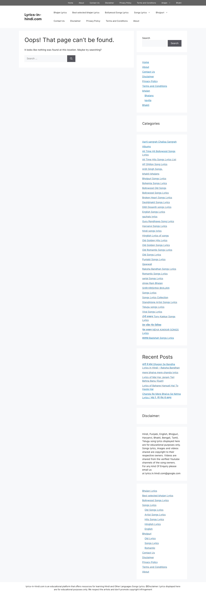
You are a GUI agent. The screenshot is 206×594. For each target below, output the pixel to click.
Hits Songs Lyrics (154, 519)
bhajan (164, 3)
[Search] (71, 58)
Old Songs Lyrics (151, 254)
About (81, 3)
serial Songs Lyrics (152, 278)
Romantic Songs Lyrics (155, 273)
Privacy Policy (125, 3)
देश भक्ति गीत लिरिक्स (151, 325)
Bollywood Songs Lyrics (117, 12)
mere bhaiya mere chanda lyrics (160, 372)
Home (70, 3)
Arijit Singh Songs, (152, 169)
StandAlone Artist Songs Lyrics (159, 302)
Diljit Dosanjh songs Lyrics (156, 207)
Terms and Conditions (146, 3)
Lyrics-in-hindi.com (33, 17)
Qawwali (147, 264)
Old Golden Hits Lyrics (154, 240)
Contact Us (94, 3)
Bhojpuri (160, 12)
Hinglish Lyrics (153, 524)
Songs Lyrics (140, 12)
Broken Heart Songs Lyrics (157, 197)
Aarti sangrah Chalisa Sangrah (159, 141)
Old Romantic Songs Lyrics (157, 250)
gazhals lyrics (149, 216)
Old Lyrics (150, 538)
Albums (146, 146)
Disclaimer (109, 3)
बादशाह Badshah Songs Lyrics (158, 338)
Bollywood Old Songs (154, 188)
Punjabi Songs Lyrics (154, 259)
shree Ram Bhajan (152, 283)
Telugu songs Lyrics (153, 307)
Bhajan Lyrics (60, 12)
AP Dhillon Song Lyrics (154, 164)
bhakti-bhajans (150, 173)
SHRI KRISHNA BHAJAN (155, 288)
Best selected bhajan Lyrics (85, 12)
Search (146, 38)
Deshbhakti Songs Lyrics (156, 202)
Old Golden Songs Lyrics (156, 245)
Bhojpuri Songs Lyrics (154, 178)
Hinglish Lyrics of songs (155, 235)
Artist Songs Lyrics (155, 514)
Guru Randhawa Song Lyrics (158, 221)
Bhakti (178, 3)
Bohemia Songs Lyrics (154, 183)
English (149, 529)
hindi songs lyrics (152, 230)
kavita (148, 100)
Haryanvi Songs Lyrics (154, 226)
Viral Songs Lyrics (152, 311)
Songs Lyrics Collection (155, 297)
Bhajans (149, 95)
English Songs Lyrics (153, 211)
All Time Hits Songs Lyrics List (159, 159)
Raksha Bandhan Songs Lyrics (159, 269)
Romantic (150, 548)
